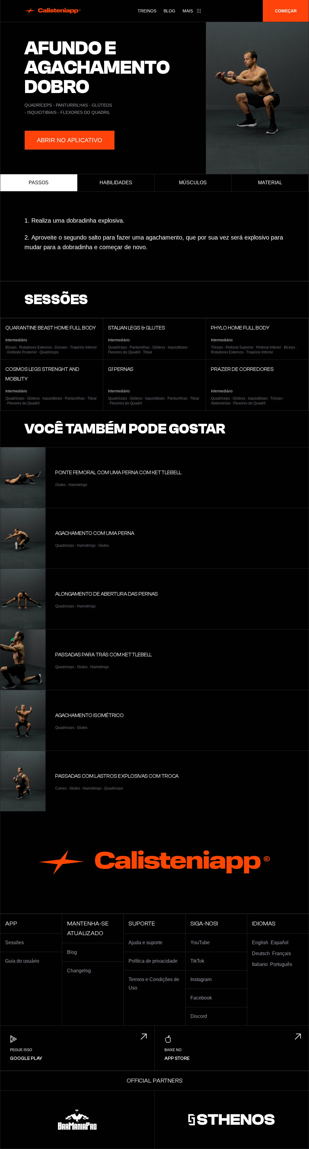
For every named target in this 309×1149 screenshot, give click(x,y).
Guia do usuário (22, 961)
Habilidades (116, 182)
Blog (169, 10)
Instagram (201, 979)
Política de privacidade (153, 961)
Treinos (147, 10)
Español (279, 942)
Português (281, 964)
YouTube (200, 942)
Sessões (14, 942)
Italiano (260, 964)
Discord (198, 1016)
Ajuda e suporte (145, 942)
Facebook (201, 997)
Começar (286, 10)
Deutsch (261, 953)
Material (270, 182)
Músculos (193, 182)
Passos (39, 182)
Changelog (79, 970)
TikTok (197, 961)
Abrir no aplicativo (69, 140)
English (260, 942)
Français (281, 953)
